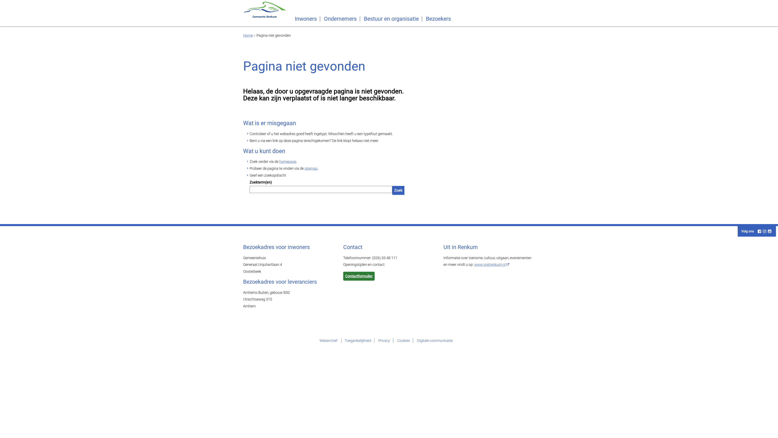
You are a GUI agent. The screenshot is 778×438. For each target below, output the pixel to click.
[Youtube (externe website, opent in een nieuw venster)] (769, 231)
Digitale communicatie (435, 340)
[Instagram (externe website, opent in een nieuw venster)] (764, 231)
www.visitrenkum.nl (490, 264)
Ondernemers (340, 18)
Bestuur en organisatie (391, 18)
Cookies (403, 340)
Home (248, 35)
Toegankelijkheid (358, 340)
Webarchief (329, 340)
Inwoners (306, 18)
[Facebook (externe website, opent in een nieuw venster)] (759, 231)
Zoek (398, 190)
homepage (287, 161)
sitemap (311, 168)
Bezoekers (438, 18)
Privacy (384, 340)
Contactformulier (359, 276)
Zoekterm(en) (261, 182)
